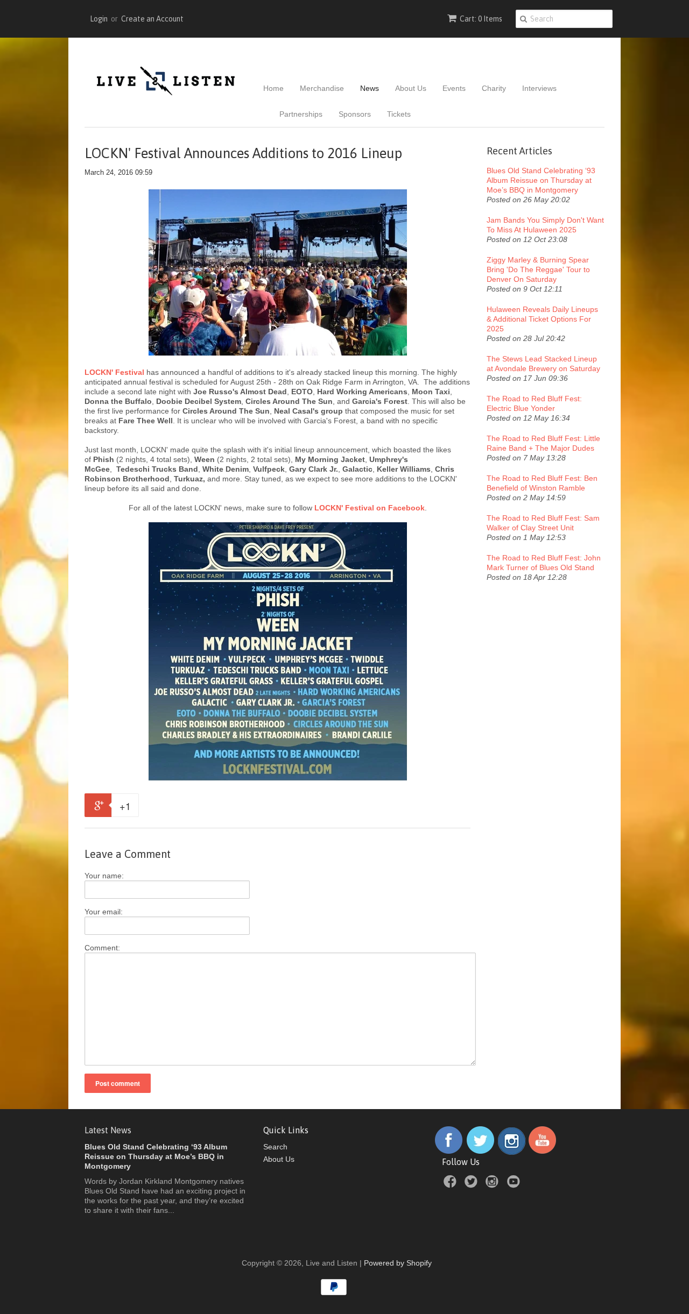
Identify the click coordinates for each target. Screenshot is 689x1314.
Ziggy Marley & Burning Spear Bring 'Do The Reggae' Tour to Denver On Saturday (538, 269)
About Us (410, 88)
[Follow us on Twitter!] (481, 1152)
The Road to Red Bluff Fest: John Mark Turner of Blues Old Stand (544, 562)
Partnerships (300, 114)
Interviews (539, 88)
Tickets (399, 114)
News (369, 88)
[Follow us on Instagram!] (511, 1152)
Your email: (104, 911)
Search (275, 1146)
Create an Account (152, 19)
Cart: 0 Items (481, 19)
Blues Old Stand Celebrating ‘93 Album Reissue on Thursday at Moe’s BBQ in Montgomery (541, 180)
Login (99, 19)
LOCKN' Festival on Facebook (369, 507)
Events (454, 88)
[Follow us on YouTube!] (542, 1152)
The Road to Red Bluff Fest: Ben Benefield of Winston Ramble (542, 483)
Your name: (104, 875)
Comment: (102, 947)
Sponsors (355, 114)
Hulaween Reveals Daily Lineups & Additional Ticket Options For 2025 (542, 319)
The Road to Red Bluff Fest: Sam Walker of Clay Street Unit (543, 523)
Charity (494, 88)
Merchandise (322, 88)
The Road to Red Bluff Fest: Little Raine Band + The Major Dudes (543, 443)
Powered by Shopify (398, 1263)
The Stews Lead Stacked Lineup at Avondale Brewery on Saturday (543, 363)
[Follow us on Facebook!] (448, 1152)
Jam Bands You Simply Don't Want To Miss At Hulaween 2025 (545, 225)
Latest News (108, 1130)
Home (273, 88)
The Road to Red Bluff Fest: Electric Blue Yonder (534, 403)
